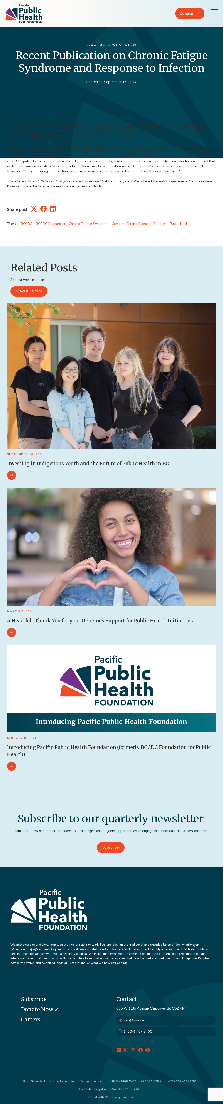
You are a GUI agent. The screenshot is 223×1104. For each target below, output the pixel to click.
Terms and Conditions (181, 1081)
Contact (126, 999)
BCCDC (26, 223)
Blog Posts (98, 45)
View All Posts (29, 291)
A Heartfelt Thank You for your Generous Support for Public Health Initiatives (100, 621)
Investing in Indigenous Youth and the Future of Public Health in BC (88, 464)
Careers (30, 1019)
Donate (186, 13)
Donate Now (38, 1009)
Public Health (180, 223)
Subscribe (110, 847)
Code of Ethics (151, 1081)
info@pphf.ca (134, 1020)
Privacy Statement (123, 1081)
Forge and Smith (125, 1097)
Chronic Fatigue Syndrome (88, 223)
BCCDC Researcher (50, 223)
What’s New (124, 45)
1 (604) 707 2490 (137, 1031)
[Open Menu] (214, 11)
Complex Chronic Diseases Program (139, 223)
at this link (96, 186)
